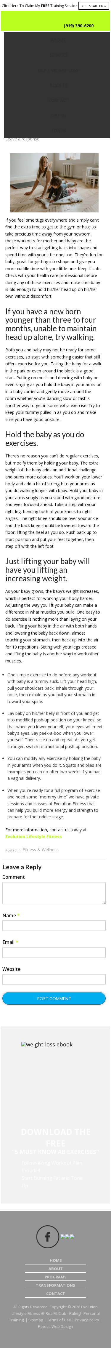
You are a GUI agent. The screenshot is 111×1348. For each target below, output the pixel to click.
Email (10, 942)
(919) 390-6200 (79, 25)
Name (11, 915)
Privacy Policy (87, 1320)
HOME (56, 1260)
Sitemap (35, 1320)
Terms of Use (59, 1320)
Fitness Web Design (55, 1326)
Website (11, 969)
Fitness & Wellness (40, 849)
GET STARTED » (94, 6)
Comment (13, 877)
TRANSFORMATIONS (55, 1285)
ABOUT (56, 1268)
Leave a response (22, 139)
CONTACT (55, 1293)
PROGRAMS (56, 1277)
